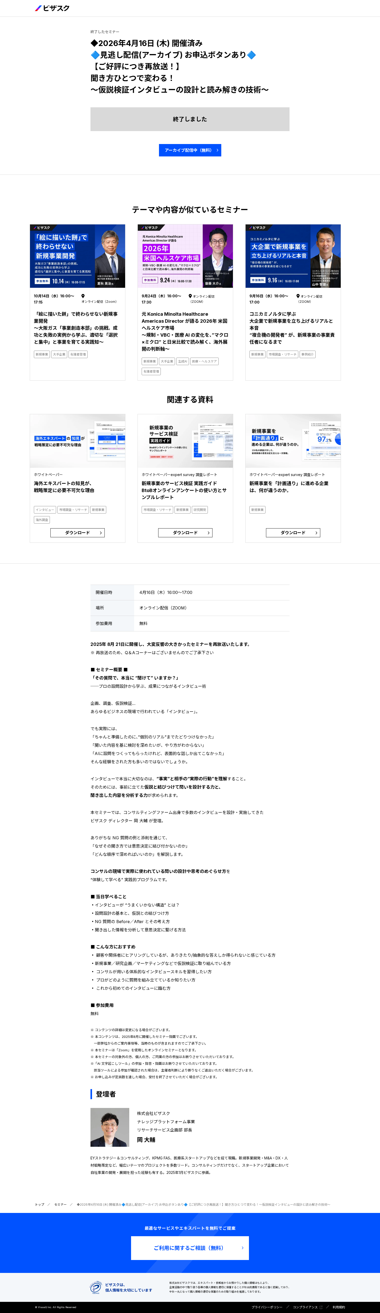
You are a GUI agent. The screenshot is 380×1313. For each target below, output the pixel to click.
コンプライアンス (305, 1307)
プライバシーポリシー (267, 1307)
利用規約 (339, 1307)
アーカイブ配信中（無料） (189, 150)
